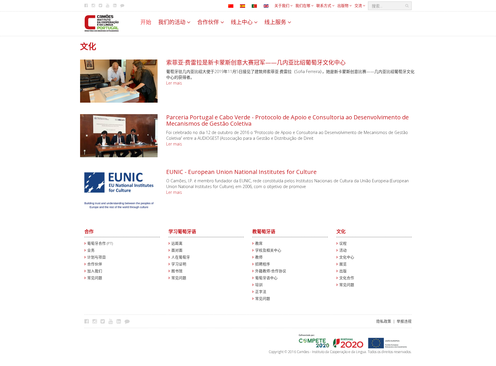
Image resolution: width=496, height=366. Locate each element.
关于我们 (282, 5)
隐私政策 (383, 321)
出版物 (343, 5)
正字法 (260, 291)
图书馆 (177, 271)
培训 (259, 284)
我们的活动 (172, 22)
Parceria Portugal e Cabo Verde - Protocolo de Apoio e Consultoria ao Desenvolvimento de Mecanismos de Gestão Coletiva (287, 120)
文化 (341, 231)
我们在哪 (303, 5)
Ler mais (174, 83)
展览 (343, 264)
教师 (259, 257)
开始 (145, 22)
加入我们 (94, 271)
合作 (89, 231)
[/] (101, 22)
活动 (343, 250)
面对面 (177, 250)
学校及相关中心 (268, 250)
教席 (259, 243)
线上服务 (276, 22)
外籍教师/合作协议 (270, 271)
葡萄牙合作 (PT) (100, 243)
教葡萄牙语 (263, 231)
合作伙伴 (208, 22)
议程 (343, 243)
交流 (358, 5)
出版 (343, 271)
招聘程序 (262, 264)
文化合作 (346, 277)
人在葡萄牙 (180, 257)
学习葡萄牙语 (182, 231)
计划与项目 (96, 257)
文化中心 (346, 257)
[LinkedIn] (120, 321)
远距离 (177, 243)
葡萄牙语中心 (266, 277)
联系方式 (324, 5)
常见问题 (94, 277)
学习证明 (178, 264)
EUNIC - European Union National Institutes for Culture (241, 172)
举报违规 (404, 321)
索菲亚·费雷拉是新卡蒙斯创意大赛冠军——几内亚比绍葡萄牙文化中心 (256, 62)
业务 (91, 250)
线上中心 (242, 22)
